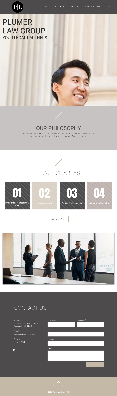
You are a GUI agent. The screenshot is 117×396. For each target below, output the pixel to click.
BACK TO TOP (58, 385)
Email (50, 330)
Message (51, 348)
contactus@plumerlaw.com (24, 334)
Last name (81, 320)
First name (52, 320)
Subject (51, 339)
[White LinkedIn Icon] (14, 349)
